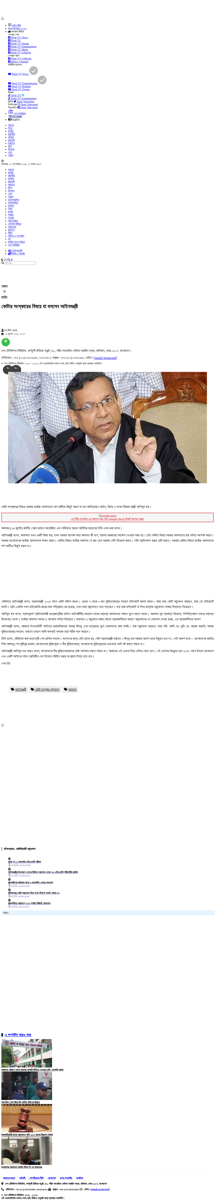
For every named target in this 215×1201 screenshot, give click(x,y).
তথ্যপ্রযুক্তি (13, 199)
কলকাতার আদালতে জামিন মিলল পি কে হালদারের (21, 1167)
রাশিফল (11, 230)
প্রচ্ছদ (4, 286)
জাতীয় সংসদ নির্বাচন (16, 242)
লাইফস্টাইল (13, 202)
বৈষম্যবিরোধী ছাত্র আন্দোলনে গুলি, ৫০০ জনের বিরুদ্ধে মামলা (27, 1134)
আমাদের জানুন (9, 1178)
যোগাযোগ (52, 1178)
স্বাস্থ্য (10, 214)
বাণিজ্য (11, 137)
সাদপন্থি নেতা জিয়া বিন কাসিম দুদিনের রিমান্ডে (20, 1102)
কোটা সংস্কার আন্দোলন (47, 689)
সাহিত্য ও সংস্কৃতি (16, 236)
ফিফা (10, 128)
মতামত (11, 205)
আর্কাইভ (79, 1178)
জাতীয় (10, 131)
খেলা (10, 152)
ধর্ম (9, 239)
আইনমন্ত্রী (20, 689)
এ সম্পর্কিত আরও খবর (18, 1035)
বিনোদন (11, 149)
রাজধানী (11, 140)
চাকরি (10, 211)
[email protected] (105, 358)
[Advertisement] (82, 8)
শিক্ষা (10, 208)
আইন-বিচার (13, 220)
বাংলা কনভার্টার (66, 1178)
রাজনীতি (11, 134)
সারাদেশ (11, 143)
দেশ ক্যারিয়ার (13, 245)
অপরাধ (11, 217)
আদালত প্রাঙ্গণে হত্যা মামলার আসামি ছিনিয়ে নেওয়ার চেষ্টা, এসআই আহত (32, 1069)
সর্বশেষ (11, 125)
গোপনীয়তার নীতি (36, 1178)
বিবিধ (10, 233)
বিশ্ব (10, 146)
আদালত (72, 689)
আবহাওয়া (12, 227)
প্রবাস (10, 155)
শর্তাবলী (22, 1178)
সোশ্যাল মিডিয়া (14, 224)
